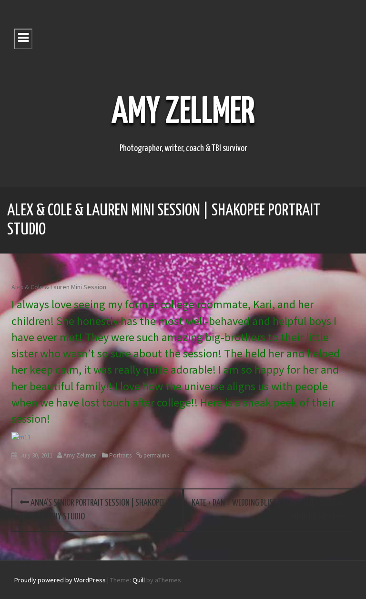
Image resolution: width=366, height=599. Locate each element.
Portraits (120, 455)
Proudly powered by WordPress (60, 580)
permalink (155, 455)
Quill (138, 580)
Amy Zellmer (183, 113)
